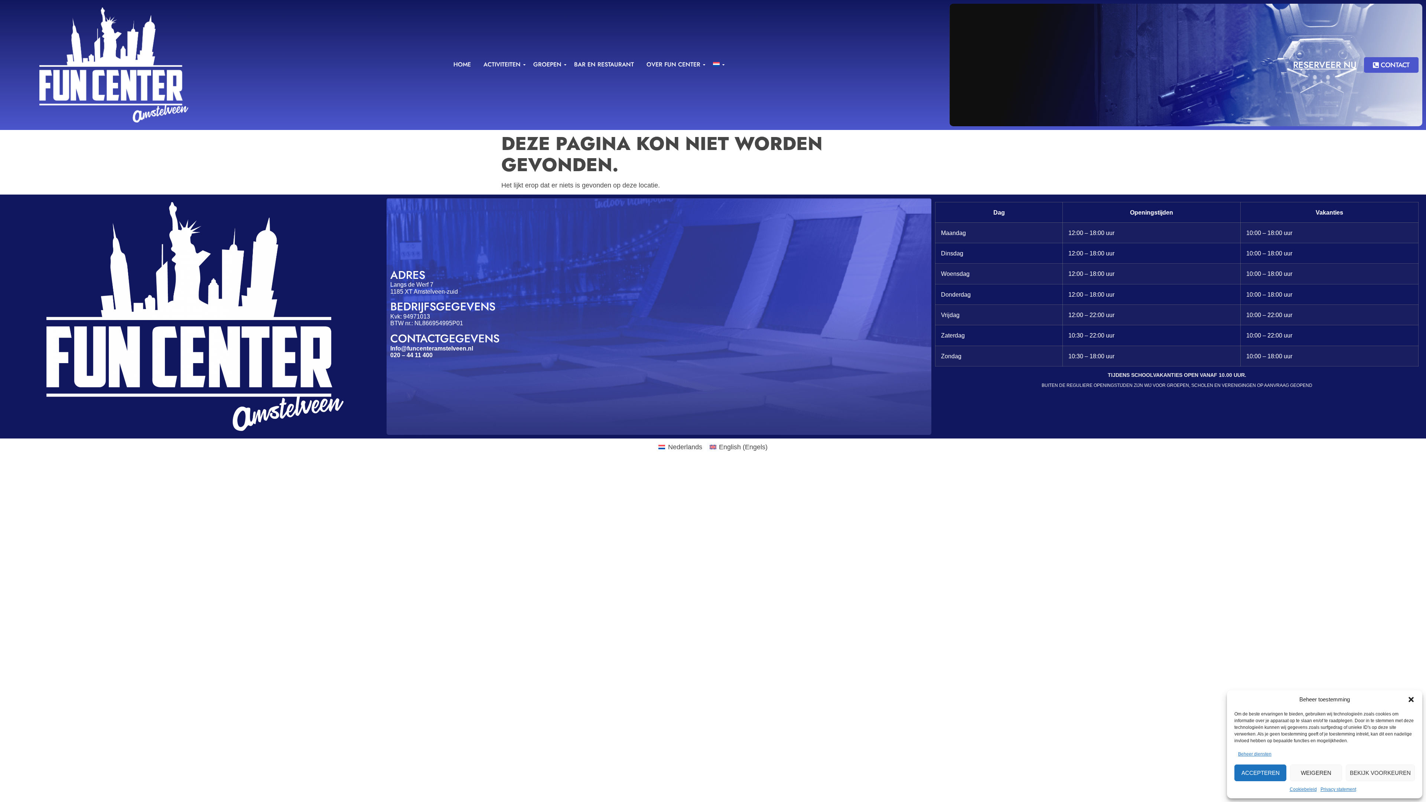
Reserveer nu (1325, 64)
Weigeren (1316, 773)
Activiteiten (502, 64)
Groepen (547, 64)
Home (462, 64)
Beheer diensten (1255, 754)
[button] (1411, 699)
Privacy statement (1338, 789)
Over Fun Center (673, 64)
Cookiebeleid (1303, 789)
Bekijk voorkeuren (1380, 773)
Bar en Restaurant (604, 64)
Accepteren (1260, 773)
